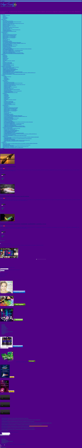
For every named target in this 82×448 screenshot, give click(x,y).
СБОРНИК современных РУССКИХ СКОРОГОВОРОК (10, 69)
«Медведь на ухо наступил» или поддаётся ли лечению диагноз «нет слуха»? (13, 23)
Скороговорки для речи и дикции (7, 62)
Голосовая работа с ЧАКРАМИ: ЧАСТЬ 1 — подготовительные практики (13, 50)
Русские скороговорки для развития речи (9, 102)
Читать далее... (2, 183)
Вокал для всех (4, 19)
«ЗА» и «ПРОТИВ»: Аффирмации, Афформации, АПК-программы (12, 42)
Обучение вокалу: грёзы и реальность (8, 22)
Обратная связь (6, 78)
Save (4, 168)
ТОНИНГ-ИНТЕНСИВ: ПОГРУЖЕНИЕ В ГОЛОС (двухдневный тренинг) (13, 147)
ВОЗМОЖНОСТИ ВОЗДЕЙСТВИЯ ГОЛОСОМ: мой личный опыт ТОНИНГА (13, 53)
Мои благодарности (5, 17)
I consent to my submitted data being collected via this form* (10, 269)
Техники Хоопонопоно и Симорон (7, 41)
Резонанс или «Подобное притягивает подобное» (9, 35)
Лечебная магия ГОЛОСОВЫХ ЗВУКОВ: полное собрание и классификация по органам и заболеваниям (17, 48)
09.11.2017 (1, 168)
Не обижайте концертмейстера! (7, 30)
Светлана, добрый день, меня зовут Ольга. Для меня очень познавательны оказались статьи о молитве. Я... (18, 429)
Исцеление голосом (5, 105)
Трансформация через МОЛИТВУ (7, 45)
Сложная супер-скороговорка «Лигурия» (8, 65)
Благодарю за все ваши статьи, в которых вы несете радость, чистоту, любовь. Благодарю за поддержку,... (18, 427)
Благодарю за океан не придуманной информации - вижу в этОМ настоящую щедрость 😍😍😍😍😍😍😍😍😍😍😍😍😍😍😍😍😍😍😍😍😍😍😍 (25, 426)
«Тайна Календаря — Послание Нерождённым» (9, 68)
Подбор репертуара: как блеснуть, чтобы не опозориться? (11, 27)
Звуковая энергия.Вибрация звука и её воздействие (10, 34)
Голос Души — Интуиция (6, 39)
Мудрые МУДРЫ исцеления (7, 47)
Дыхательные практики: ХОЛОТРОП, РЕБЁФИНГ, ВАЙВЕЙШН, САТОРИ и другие (14, 43)
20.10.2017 (1, 198)
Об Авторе (4, 16)
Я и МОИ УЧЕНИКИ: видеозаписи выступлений (9, 31)
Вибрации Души (5, 38)
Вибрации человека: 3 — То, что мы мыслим (9, 37)
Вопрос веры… (5, 33)
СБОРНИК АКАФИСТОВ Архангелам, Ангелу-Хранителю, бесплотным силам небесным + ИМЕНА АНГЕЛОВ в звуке (19, 72)
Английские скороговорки (6, 64)
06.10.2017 (1, 225)
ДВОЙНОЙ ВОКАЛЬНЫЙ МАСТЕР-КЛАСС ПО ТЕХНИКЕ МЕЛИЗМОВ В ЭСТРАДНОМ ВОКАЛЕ (18, 138)
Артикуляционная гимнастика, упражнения (9, 60)
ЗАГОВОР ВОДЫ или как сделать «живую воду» (9, 46)
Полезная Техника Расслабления (8, 117)
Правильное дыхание (6, 58)
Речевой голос (3, 54)
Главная (1, 149)
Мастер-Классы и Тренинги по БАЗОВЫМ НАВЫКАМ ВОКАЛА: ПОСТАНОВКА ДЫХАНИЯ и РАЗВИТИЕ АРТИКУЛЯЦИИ (20, 143)
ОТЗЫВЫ (4, 141)
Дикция (4, 61)
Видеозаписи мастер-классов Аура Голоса (8, 73)
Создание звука (5, 57)
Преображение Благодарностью (7, 40)
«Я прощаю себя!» (6, 113)
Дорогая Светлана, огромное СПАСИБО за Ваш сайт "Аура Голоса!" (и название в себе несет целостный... (18, 421)
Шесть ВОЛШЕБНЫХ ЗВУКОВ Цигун (8, 49)
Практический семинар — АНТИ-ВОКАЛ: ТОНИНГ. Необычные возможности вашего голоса (17, 140)
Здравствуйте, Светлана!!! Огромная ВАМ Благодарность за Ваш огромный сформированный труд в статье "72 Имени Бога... (21, 419)
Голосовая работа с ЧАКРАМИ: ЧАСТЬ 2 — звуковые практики (11, 51)
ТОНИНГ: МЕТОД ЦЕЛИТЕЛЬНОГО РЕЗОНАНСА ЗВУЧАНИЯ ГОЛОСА (13, 52)
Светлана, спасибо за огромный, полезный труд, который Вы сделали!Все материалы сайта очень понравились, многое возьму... (22, 424)
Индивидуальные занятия (7, 137)
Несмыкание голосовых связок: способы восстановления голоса (11, 29)
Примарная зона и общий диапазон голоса (10, 85)
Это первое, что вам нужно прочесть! (9, 82)
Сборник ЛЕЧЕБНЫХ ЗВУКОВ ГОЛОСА (9, 132)
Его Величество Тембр (6, 26)
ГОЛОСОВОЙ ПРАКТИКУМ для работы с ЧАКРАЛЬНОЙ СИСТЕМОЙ (12, 71)
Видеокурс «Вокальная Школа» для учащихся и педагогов (12, 128)
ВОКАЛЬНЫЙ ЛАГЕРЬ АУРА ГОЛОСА (9, 139)
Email (1, 433)
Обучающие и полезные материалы (6, 66)
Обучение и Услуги (5, 136)
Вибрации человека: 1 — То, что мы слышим (10, 109)
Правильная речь (5, 56)
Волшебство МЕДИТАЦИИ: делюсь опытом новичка (10, 44)
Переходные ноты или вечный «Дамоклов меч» (9, 25)
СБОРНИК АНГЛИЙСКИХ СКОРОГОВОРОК (9, 70)
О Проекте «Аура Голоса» (6, 15)
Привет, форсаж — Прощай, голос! (9, 88)
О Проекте (3, 324)
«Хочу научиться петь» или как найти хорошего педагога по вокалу (12, 21)
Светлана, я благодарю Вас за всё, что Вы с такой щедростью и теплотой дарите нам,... (15, 418)
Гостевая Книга (5, 18)
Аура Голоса (3, 14)
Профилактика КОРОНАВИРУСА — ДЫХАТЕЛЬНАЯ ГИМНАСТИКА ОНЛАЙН (14, 74)
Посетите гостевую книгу (4, 430)
